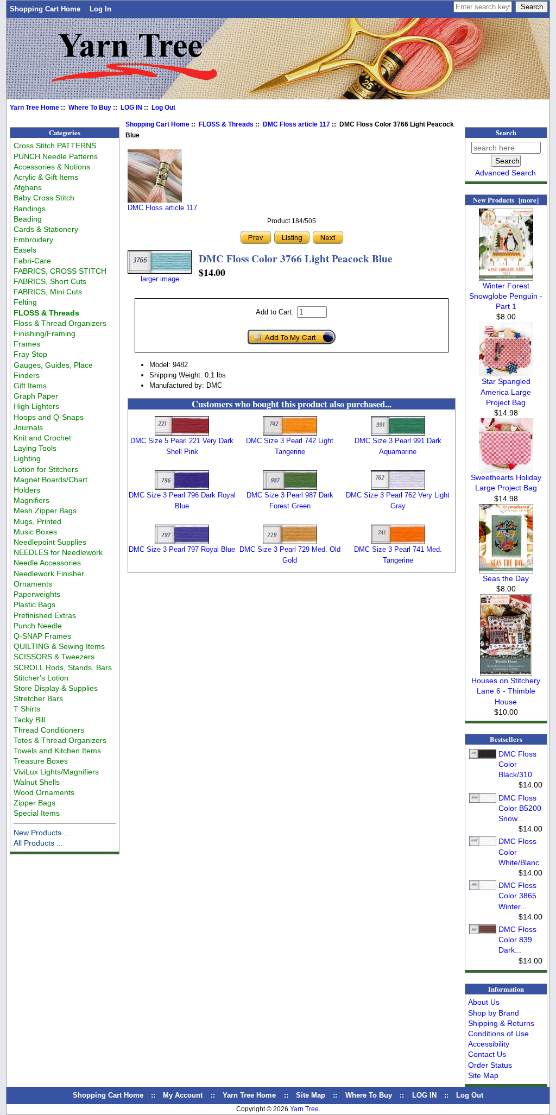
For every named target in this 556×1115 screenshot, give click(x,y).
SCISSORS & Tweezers (54, 656)
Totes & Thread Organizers (60, 740)
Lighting (27, 458)
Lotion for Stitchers (46, 469)
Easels (25, 249)
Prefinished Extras (45, 615)
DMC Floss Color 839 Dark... (517, 939)
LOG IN (131, 107)
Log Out (163, 107)
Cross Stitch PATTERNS (55, 145)
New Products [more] (506, 200)
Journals (28, 427)
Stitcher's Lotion (41, 677)
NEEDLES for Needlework (58, 552)
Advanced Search (505, 172)
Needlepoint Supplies (50, 542)
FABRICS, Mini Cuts (48, 291)
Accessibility (488, 1044)
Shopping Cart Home (45, 9)
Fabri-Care (32, 260)
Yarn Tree (304, 1109)
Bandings (30, 208)
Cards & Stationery (46, 229)
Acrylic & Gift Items (46, 177)
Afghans (28, 187)
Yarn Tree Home (34, 107)
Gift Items (30, 385)
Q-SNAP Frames (42, 636)
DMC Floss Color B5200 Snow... (519, 808)
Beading (28, 219)
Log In (100, 9)
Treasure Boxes (41, 761)
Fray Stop (30, 354)
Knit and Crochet (42, 437)
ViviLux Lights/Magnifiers (56, 771)
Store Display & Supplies (56, 688)
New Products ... (42, 832)
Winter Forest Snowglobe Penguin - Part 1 (505, 296)
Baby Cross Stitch (44, 197)
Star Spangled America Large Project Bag (506, 391)
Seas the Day (506, 578)
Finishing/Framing (44, 333)
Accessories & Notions (52, 166)
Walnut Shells (37, 782)
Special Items (37, 813)
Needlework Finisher (49, 573)
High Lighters (36, 406)
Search (506, 132)
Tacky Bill (29, 719)
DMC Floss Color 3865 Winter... (517, 895)
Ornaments (33, 583)
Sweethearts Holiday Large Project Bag (506, 482)
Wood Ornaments (44, 792)
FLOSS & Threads (226, 124)
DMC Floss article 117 (296, 124)
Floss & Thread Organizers (60, 323)
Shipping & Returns (501, 1023)
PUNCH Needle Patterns (56, 156)
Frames (27, 343)
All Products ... (38, 843)
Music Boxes (35, 531)
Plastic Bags (34, 604)
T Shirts (27, 708)
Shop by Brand (493, 1013)
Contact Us (487, 1054)
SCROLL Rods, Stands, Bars (63, 667)
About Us (484, 1002)
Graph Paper (36, 396)
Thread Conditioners (49, 730)
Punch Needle (38, 625)
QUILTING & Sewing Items (59, 646)
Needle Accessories (47, 562)
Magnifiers (31, 500)
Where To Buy (89, 107)
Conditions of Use (498, 1033)
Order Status (490, 1065)
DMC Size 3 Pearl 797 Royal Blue (182, 549)
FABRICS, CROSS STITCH (60, 271)
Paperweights (37, 594)
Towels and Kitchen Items (57, 750)
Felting (25, 302)
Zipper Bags (34, 802)
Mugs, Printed (37, 521)
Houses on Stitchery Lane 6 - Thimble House (505, 690)
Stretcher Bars (38, 698)
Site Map (483, 1075)
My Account (183, 1095)
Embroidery (33, 239)
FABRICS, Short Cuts (50, 281)
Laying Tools (35, 448)
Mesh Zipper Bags (45, 510)
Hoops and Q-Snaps (49, 417)
